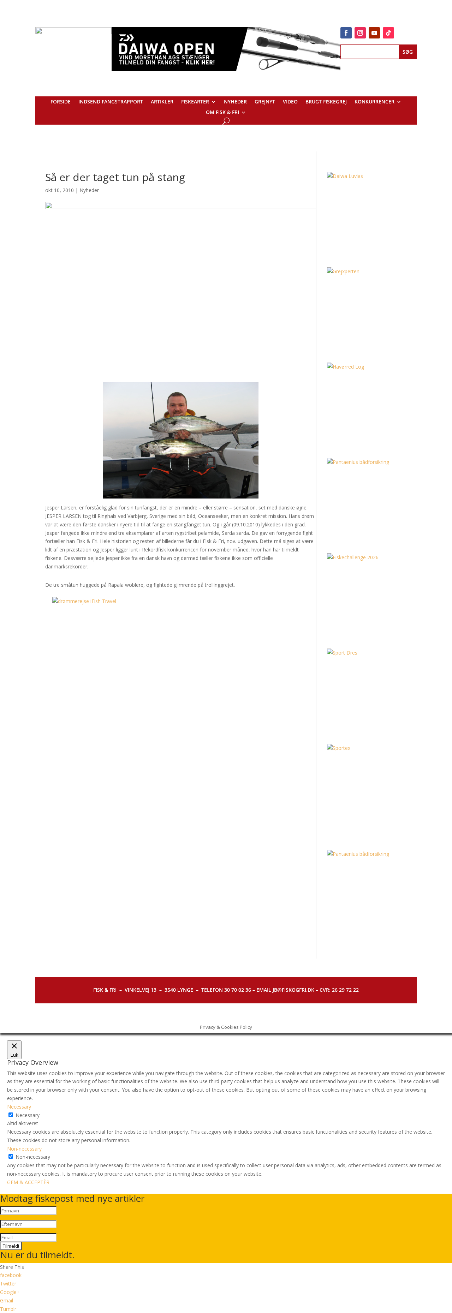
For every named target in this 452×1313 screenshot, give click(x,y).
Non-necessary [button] (24, 1148)
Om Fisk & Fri (222, 112)
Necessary (28, 1115)
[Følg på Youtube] (374, 32)
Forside (60, 102)
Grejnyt (265, 102)
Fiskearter (195, 102)
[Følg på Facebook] (346, 32)
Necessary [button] (19, 1106)
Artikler (162, 102)
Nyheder (235, 102)
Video (290, 102)
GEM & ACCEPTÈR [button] (28, 1182)
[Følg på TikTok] (388, 32)
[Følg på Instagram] (360, 32)
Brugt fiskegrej (326, 102)
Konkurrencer (374, 102)
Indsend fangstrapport (110, 102)
